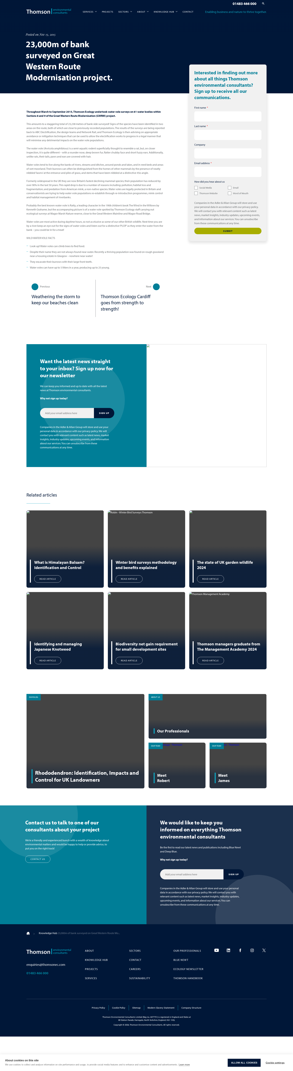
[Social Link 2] (228, 950)
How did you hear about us (209, 181)
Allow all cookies (244, 1062)
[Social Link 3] (240, 950)
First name (200, 107)
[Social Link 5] (264, 950)
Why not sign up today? (54, 398)
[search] (263, 3)
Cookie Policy (118, 1007)
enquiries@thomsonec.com (45, 964)
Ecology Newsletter (188, 969)
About (141, 11)
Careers (135, 969)
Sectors (123, 11)
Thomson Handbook (188, 978)
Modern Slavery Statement (161, 1007)
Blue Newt (180, 960)
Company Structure (191, 1007)
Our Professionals (187, 950)
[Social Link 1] (216, 950)
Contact (188, 11)
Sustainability (139, 978)
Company (199, 144)
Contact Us (38, 859)
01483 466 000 (244, 3)
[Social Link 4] (252, 950)
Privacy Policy (98, 1007)
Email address (202, 163)
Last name (200, 126)
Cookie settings (275, 1062)
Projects (107, 11)
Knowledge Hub (164, 11)
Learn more (184, 1064)
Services (88, 11)
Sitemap (136, 1007)
